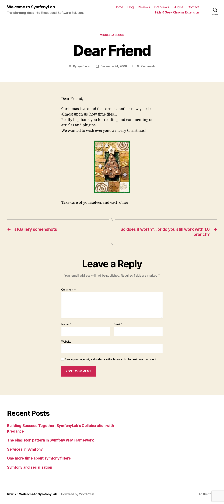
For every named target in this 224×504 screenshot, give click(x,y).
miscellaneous (112, 35)
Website (66, 341)
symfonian (84, 66)
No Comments (146, 66)
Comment (68, 289)
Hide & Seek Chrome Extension (177, 12)
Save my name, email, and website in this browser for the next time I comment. (111, 359)
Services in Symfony (25, 449)
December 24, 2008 (113, 66)
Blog (130, 7)
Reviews (144, 7)
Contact (193, 7)
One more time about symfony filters (39, 458)
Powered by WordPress (77, 494)
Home (119, 7)
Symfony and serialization (29, 467)
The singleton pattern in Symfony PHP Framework (50, 440)
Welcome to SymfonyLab (31, 7)
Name (66, 324)
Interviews (161, 7)
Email (118, 324)
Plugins (178, 7)
